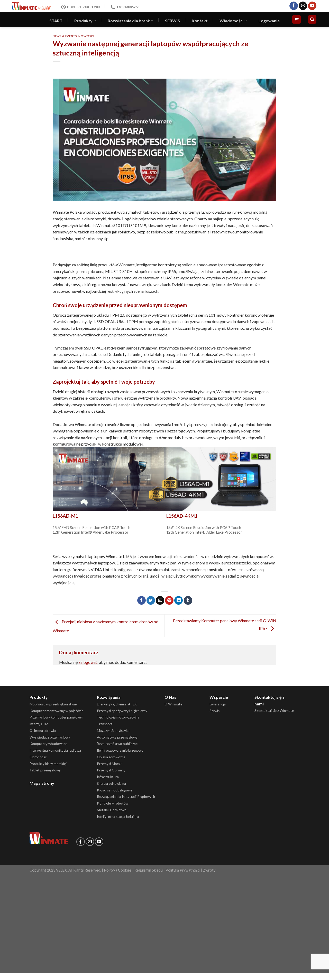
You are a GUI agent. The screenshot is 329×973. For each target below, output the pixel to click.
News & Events (65, 36)
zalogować (87, 662)
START (55, 20)
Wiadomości (231, 20)
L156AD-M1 (65, 516)
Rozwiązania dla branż (129, 20)
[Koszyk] (296, 19)
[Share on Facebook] (141, 600)
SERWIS (172, 20)
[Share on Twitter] (151, 600)
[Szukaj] (312, 19)
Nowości (86, 36)
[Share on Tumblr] (188, 600)
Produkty (83, 20)
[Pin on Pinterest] (169, 600)
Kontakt (200, 20)
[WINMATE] (31, 6)
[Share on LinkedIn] (178, 600)
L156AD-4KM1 (181, 516)
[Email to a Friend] (160, 600)
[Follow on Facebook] (293, 6)
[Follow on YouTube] (312, 6)
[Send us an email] (303, 6)
